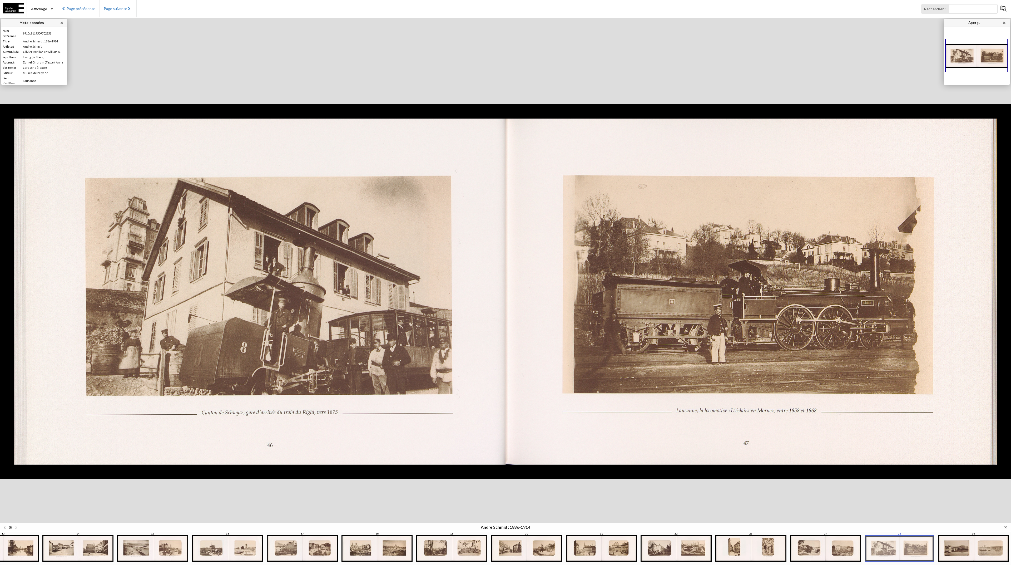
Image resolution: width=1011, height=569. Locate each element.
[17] (302, 548)
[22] (676, 548)
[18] (377, 548)
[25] (899, 548)
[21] (601, 548)
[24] (825, 548)
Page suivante (115, 8)
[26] (973, 548)
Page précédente (81, 8)
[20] (526, 548)
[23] (750, 548)
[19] (451, 548)
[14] (77, 548)
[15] (152, 548)
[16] (227, 548)
